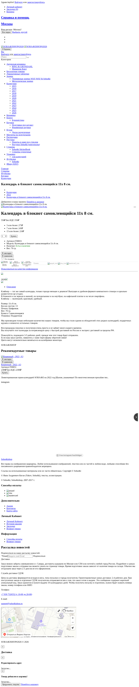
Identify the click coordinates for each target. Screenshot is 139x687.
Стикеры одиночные (21, 152)
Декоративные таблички (18, 74)
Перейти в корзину (30, 684)
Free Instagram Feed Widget (70, 455)
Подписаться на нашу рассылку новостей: (20, 553)
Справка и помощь (15, 17)
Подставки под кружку (22, 125)
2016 (14, 88)
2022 (14, 103)
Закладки (11, 526)
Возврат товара (14, 529)
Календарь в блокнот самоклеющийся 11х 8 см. (28, 197)
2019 (14, 96)
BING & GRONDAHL (22, 66)
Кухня (9, 130)
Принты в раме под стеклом (25, 142)
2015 (14, 86)
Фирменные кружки (21, 127)
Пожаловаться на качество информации (19, 269)
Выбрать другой (19, 32)
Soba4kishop (6, 459)
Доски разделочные (21, 132)
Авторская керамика (16, 64)
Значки (10, 76)
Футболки (11, 159)
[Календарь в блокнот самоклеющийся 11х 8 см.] (24, 206)
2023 (14, 105)
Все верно (6, 32)
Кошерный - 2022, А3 (11, 364)
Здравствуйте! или (23, 2)
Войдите (19, 2)
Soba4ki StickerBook (21, 149)
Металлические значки (22, 81)
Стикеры (11, 147)
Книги (10, 118)
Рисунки (11, 139)
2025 (14, 110)
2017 (14, 91)
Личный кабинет (14, 7)
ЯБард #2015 (12, 164)
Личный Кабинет (15, 521)
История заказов (14, 524)
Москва (7, 24)
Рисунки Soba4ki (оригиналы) (26, 144)
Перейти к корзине (35, 202)
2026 (14, 113)
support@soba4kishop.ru (12, 603)
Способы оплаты (14, 539)
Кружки (10, 122)
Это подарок (9, 259)
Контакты (11, 508)
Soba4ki (15, 161)
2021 (14, 100)
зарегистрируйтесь (36, 2)
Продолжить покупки (10, 684)
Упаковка (11, 154)
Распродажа (12, 137)
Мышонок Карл (19, 69)
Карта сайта (12, 511)
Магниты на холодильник (19, 135)
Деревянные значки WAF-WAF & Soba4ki (31, 79)
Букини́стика (18, 120)
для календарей (19, 157)
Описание (11, 287)
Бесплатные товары (16, 71)
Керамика (11, 115)
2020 (14, 98)
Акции (10, 506)
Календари (12, 83)
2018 (14, 93)
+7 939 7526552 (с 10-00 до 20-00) (16, 594)
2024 (14, 108)
